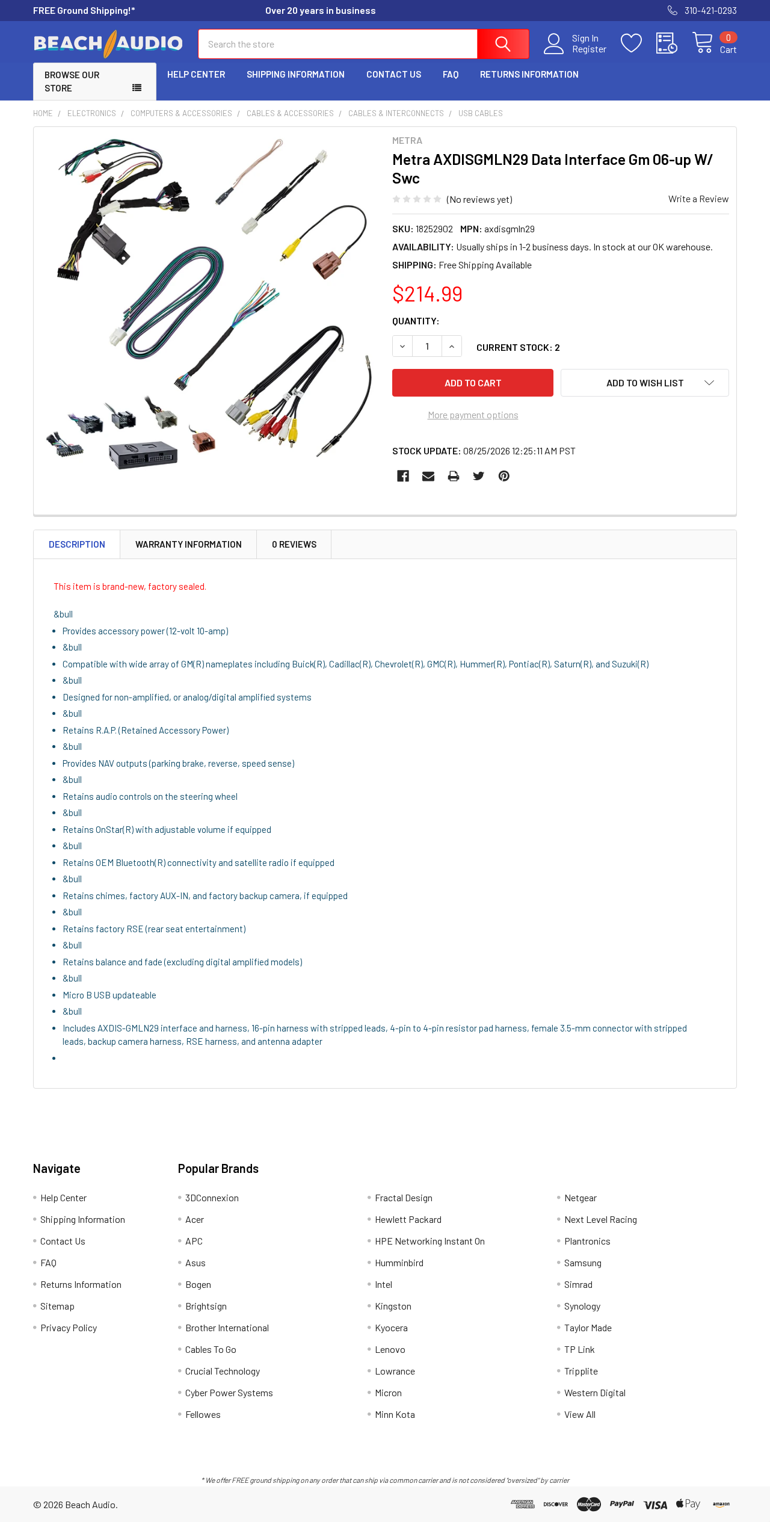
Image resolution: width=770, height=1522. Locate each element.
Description (77, 544)
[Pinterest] (504, 476)
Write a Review (698, 198)
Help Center (196, 74)
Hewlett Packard (408, 1219)
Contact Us (393, 74)
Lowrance (395, 1370)
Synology (582, 1305)
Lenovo (390, 1349)
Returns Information (529, 74)
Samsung (583, 1262)
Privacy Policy (68, 1327)
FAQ (450, 74)
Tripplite (581, 1370)
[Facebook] (403, 476)
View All (580, 1414)
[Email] (428, 476)
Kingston (393, 1305)
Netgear (580, 1197)
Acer (194, 1219)
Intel (383, 1284)
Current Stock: (518, 347)
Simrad (578, 1284)
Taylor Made (588, 1327)
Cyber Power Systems (229, 1392)
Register (589, 48)
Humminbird (399, 1262)
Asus (195, 1262)
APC (194, 1240)
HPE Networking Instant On (430, 1240)
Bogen (198, 1284)
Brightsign (206, 1305)
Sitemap (57, 1305)
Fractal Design (404, 1197)
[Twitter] (479, 476)
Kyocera (391, 1327)
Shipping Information (296, 74)
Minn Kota (395, 1414)
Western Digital (595, 1392)
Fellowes (203, 1414)
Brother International (227, 1327)
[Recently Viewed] (674, 43)
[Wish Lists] (638, 43)
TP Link (579, 1349)
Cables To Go (210, 1349)
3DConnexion (212, 1197)
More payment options (473, 414)
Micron (388, 1392)
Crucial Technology (222, 1370)
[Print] (453, 476)
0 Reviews (294, 544)
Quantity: (416, 320)
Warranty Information (188, 544)
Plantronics (587, 1240)
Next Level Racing (600, 1219)
